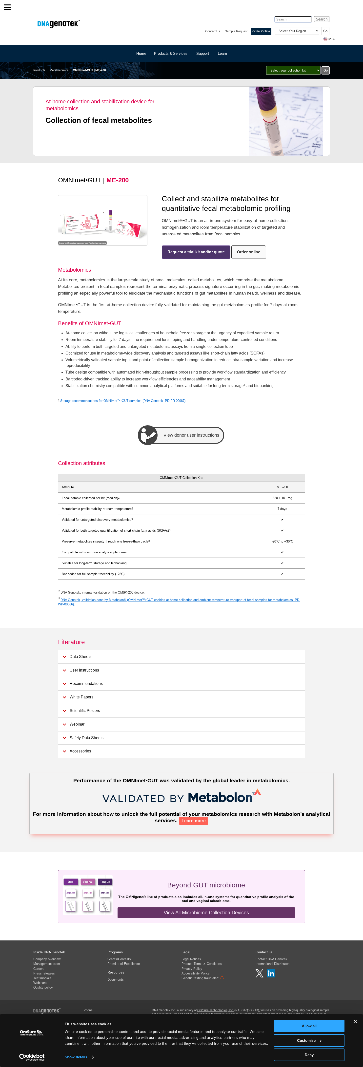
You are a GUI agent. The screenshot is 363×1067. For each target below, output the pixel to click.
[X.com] (260, 976)
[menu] (7, 7)
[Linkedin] (271, 976)
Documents (115, 979)
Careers (38, 969)
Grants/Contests (119, 959)
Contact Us (212, 31)
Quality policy (43, 987)
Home (141, 53)
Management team (46, 964)
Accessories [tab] (80, 751)
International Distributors (273, 964)
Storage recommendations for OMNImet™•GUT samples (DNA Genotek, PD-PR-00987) (123, 401)
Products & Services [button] (170, 53)
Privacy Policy (192, 969)
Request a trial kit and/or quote (196, 252)
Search (321, 19)
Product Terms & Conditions (202, 964)
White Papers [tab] (81, 697)
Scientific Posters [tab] (85, 711)
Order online (248, 252)
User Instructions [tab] (84, 670)
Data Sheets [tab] (80, 657)
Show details (76, 1057)
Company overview (46, 959)
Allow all (309, 1026)
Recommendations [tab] (86, 683)
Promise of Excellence (123, 964)
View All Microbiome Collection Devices (206, 912)
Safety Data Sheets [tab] (86, 738)
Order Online (261, 31)
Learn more (194, 820)
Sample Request (236, 31)
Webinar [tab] (77, 724)
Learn (222, 53)
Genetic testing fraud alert (203, 978)
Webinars (40, 983)
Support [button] (202, 53)
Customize (306, 1040)
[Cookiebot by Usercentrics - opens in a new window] (32, 1057)
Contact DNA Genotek (271, 959)
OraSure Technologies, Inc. (215, 1010)
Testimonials (42, 978)
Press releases (44, 973)
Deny (309, 1055)
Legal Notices (191, 959)
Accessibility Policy (196, 973)
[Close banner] (355, 1021)
